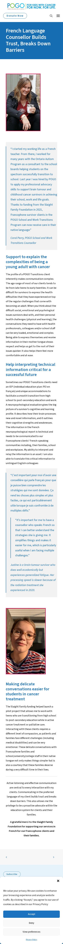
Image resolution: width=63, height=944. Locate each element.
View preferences (31, 932)
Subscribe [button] (11, 874)
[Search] (50, 15)
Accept (31, 914)
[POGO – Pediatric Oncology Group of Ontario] (31, 6)
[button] (58, 880)
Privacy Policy (31, 939)
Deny (31, 923)
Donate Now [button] (15, 16)
